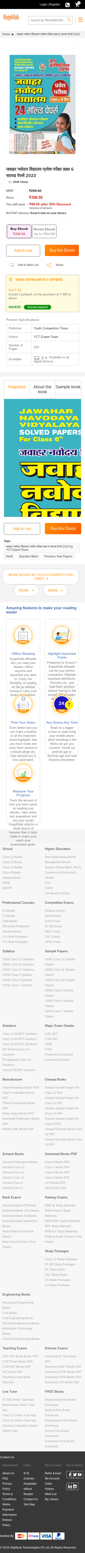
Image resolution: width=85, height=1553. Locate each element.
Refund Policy (7, 1522)
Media (6, 1504)
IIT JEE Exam (53, 926)
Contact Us (7, 1457)
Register (54, 4)
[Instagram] (75, 1487)
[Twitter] (75, 1475)
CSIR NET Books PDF (16, 1366)
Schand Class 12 (13, 1167)
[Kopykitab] (10, 16)
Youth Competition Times (51, 328)
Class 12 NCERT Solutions (19, 1033)
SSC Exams (52, 936)
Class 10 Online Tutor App (19, 1420)
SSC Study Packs (56, 1274)
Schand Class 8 (12, 1188)
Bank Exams (53, 916)
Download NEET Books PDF (63, 1366)
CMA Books (9, 921)
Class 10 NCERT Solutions (19, 1044)
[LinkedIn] (70, 1487)
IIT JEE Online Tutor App (18, 1399)
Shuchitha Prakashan (16, 926)
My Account (52, 1478)
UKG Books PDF (55, 1188)
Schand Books (11, 931)
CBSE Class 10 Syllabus (18, 969)
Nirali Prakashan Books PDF (20, 1087)
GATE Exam (52, 921)
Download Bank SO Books (19, 1216)
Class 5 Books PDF (57, 1177)
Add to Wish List (27, 265)
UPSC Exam (53, 942)
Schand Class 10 (13, 1177)
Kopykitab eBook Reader (30, 1489)
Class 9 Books (11, 872)
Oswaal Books (11, 877)
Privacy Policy (7, 1486)
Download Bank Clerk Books (20, 1210)
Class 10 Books (12, 867)
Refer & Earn (53, 1473)
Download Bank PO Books (19, 1205)
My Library (51, 1499)
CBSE (6, 883)
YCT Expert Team (46, 337)
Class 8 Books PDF (57, 1162)
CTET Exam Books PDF (17, 1361)
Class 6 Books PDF (57, 1172)
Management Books (58, 862)
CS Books (8, 916)
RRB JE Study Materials (60, 1205)
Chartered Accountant (59, 1054)
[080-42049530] (67, 4)
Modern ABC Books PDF (18, 1129)
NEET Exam (52, 931)
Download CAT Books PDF (62, 1382)
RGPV (49, 888)
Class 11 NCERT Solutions (19, 1039)
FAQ (5, 1478)
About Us (8, 1473)
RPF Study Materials (58, 1226)
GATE (48, 1044)
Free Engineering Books (60, 857)
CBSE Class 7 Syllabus (17, 985)
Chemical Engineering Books (21, 1339)
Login (43, 4)
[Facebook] (70, 1475)
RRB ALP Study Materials (61, 1231)
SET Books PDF (12, 1372)
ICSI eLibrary (29, 1476)
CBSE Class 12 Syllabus (18, 959)
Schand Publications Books (20, 1162)
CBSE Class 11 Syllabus (18, 964)
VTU (48, 883)
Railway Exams (55, 910)
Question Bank (28, 556)
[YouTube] (80, 1475)
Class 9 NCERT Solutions (18, 1070)
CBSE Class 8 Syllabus (17, 980)
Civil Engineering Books (17, 1318)
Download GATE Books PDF (63, 1377)
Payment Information (9, 1512)
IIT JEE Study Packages (60, 1264)
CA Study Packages (15, 936)
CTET (48, 1049)
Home (6, 34)
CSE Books (9, 1313)
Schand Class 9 (12, 1182)
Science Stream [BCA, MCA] (63, 867)
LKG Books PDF (55, 1182)
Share (60, 265)
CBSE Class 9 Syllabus (17, 975)
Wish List (50, 1494)
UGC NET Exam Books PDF (20, 1356)
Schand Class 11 (13, 1172)
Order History (49, 1486)
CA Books (8, 910)
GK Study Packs (55, 1269)
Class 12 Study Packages (61, 1259)
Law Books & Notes (57, 893)
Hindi (9, 556)
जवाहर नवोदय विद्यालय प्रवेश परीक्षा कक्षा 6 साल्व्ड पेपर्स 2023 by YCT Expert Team (39, 548)
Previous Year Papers (58, 556)
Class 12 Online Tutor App (19, 1415)
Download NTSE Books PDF (63, 1372)
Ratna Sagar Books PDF (18, 1113)
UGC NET (51, 1033)
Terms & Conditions (9, 1496)
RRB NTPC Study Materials (62, 1221)
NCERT (7, 888)
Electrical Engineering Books (20, 1323)
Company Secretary (57, 1059)
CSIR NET (51, 1039)
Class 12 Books (12, 857)
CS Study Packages (15, 942)
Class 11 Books (12, 862)
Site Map (29, 1504)
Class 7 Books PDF (57, 1167)
